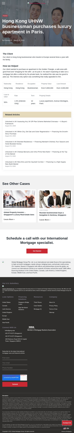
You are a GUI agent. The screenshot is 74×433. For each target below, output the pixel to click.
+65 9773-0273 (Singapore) (13, 333)
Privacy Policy (53, 305)
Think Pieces (38, 302)
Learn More (8, 219)
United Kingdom (7, 312)
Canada (4, 305)
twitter (8, 345)
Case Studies (38, 305)
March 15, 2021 (19, 40)
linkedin (12, 345)
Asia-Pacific (5, 322)
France (5, 15)
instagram (3, 345)
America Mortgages (66, 431)
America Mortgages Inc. (8, 289)
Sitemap (51, 312)
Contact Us (67, 423)
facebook (16, 345)
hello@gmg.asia (10, 330)
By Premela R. (7, 40)
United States (6, 302)
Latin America (6, 309)
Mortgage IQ (38, 309)
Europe (4, 316)
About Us (52, 302)
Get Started (37, 251)
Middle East (5, 319)
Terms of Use (53, 309)
